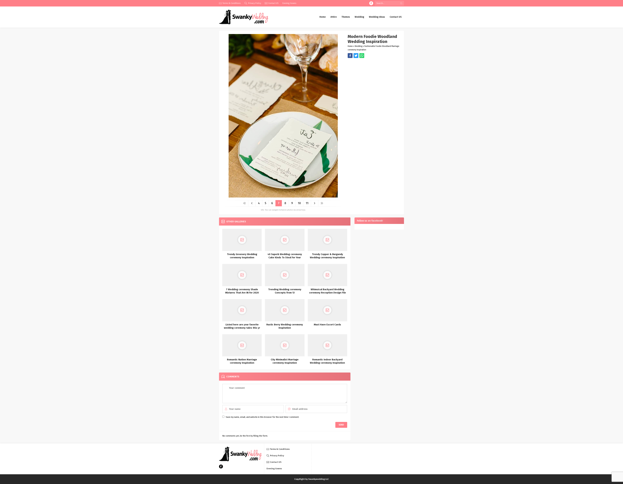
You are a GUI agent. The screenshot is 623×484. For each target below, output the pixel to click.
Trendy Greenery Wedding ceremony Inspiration (242, 256)
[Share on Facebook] (350, 55)
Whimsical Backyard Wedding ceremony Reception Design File (327, 291)
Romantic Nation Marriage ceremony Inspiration (242, 361)
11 (307, 203)
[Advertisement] (374, 80)
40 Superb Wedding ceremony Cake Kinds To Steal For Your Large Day (285, 257)
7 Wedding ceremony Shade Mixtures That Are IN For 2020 (242, 291)
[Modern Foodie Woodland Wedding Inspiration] (283, 196)
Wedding (358, 46)
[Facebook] (371, 3)
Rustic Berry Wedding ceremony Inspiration (284, 326)
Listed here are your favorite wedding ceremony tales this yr (242, 326)
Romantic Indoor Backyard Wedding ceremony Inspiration (327, 361)
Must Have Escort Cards (327, 324)
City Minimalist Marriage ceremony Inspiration (285, 361)
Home (350, 46)
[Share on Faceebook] (356, 55)
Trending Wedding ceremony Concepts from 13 (284, 291)
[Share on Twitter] (361, 55)
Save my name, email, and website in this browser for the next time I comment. (262, 417)
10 (299, 203)
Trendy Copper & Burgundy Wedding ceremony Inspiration (327, 256)
